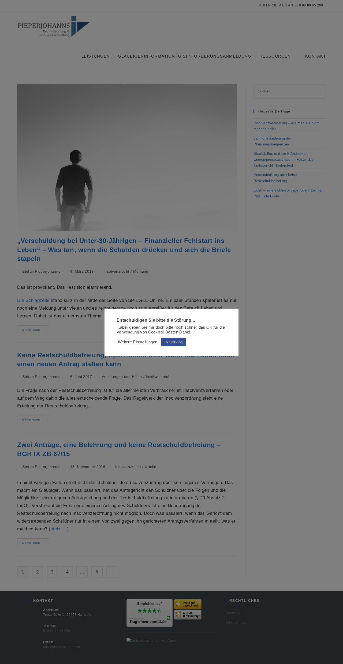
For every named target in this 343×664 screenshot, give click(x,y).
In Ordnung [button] (173, 342)
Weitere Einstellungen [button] (137, 342)
